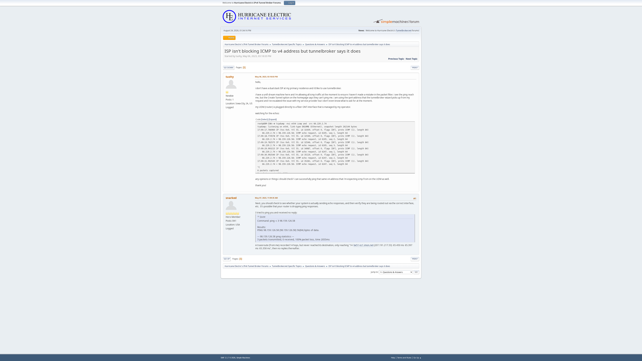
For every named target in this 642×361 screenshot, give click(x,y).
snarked (231, 198)
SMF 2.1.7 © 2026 (228, 358)
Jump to (374, 271)
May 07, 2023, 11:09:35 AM (266, 198)
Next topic (411, 58)
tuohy (230, 77)
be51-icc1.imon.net (363, 245)
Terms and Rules (404, 357)
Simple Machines (243, 358)
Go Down (228, 67)
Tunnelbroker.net (403, 30)
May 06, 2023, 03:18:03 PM (266, 76)
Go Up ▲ (417, 357)
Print (415, 67)
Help (393, 357)
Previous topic (396, 58)
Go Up (227, 259)
